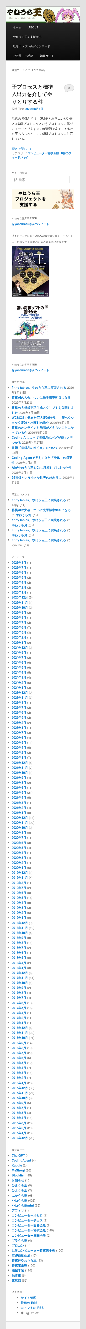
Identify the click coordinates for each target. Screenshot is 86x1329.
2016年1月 (19, 1083)
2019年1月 (19, 917)
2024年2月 (19, 682)
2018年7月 (19, 947)
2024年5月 (19, 667)
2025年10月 (20, 607)
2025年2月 (19, 637)
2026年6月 (19, 572)
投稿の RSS (29, 1302)
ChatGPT (18, 1155)
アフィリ (18, 1210)
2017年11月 (20, 977)
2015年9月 (19, 1102)
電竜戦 (16, 1280)
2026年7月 (19, 567)
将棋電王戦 (19, 1265)
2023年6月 (19, 712)
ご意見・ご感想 (23, 56)
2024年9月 (19, 652)
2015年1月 (19, 1133)
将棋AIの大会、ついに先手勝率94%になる (41, 397)
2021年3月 (19, 802)
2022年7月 (19, 732)
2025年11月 (20, 602)
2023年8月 (19, 702)
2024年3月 (19, 677)
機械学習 (18, 1270)
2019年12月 (20, 872)
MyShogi (18, 1170)
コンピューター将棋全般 (43, 153)
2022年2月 (19, 752)
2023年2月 (19, 722)
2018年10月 (20, 932)
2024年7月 (19, 657)
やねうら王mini (23, 1205)
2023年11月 (20, 697)
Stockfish (19, 1175)
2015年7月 (19, 1107)
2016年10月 (20, 1037)
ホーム (17, 27)
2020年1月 (19, 867)
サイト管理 (28, 1297)
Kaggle (17, 1165)
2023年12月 (20, 692)
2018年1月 (19, 967)
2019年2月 (19, 912)
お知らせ (18, 1180)
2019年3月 (19, 907)
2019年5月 (19, 897)
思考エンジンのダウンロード (31, 46)
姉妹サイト (47, 56)
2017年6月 (19, 1002)
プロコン (18, 1245)
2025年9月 (19, 612)
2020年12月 (20, 817)
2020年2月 (19, 862)
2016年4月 (19, 1067)
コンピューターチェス (27, 1220)
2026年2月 (19, 587)
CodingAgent (21, 1160)
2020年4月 (19, 852)
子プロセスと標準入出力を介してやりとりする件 (32, 94)
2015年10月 (20, 1097)
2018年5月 (19, 957)
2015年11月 (20, 1092)
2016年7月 (19, 1052)
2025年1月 (19, 642)
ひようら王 (19, 1190)
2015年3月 (19, 1123)
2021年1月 (19, 812)
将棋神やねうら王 (24, 1260)
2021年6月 (19, 787)
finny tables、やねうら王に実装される (39, 387)
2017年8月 (19, 992)
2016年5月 (19, 1062)
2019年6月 (19, 892)
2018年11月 (20, 927)
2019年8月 (19, 882)
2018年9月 (19, 937)
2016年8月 (19, 1047)
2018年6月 (19, 952)
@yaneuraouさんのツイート (30, 224)
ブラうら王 (19, 1240)
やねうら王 (19, 1200)
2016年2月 (19, 1077)
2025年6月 (19, 627)
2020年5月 (19, 847)
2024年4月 (19, 672)
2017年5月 (19, 1007)
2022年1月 (19, 757)
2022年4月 (19, 747)
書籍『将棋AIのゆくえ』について (35, 447)
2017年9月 (19, 987)
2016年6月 (19, 1057)
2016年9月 (19, 1043)
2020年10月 (20, 827)
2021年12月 (20, 762)
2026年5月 (19, 577)
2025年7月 (19, 622)
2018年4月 (19, 962)
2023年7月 (19, 707)
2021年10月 (20, 772)
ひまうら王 (19, 1185)
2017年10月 (20, 982)
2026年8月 (19, 562)
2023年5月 (19, 717)
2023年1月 (19, 727)
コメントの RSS (32, 1307)
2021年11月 (20, 767)
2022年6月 (19, 737)
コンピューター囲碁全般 (29, 1225)
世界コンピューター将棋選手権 (33, 1250)
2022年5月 (19, 742)
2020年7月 (19, 837)
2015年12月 (20, 1088)
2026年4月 (19, 582)
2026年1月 (19, 592)
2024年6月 (19, 662)
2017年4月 (19, 1012)
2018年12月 (20, 922)
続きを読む (21, 148)
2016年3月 (19, 1072)
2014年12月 (20, 1137)
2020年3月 (19, 857)
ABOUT (33, 27)
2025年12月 (20, 597)
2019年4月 (19, 902)
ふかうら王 (19, 1195)
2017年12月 (20, 972)
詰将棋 (16, 1275)
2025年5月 (19, 632)
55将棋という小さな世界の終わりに (37, 477)
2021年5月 (19, 792)
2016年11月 (20, 1032)
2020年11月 (20, 822)
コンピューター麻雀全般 (29, 1235)
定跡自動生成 (21, 1255)
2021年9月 (19, 777)
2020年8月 (19, 832)
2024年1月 (19, 687)
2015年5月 (19, 1112)
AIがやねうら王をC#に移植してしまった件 (41, 467)
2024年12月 (20, 647)
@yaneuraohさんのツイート (30, 370)
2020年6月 (19, 842)
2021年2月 (19, 807)
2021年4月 (19, 797)
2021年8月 (19, 782)
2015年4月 (19, 1117)
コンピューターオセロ (27, 1215)
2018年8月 (19, 942)
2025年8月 (19, 617)
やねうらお (23, 515)
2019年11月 (20, 877)
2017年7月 (19, 997)
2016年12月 (20, 1027)
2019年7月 (19, 887)
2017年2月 (19, 1017)
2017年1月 (19, 1022)
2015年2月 (19, 1128)
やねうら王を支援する (27, 37)
